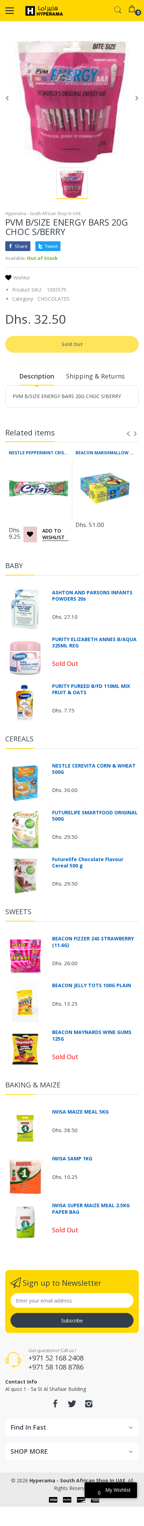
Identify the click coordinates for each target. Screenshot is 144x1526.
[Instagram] (89, 1406)
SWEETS (18, 911)
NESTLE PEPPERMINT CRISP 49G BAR (39, 453)
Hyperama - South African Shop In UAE (43, 214)
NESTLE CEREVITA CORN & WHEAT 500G (94, 769)
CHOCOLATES (53, 298)
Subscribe (72, 1320)
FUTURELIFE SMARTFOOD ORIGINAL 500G (95, 815)
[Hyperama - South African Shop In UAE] (43, 10)
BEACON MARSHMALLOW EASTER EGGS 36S (105, 453)
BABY (14, 565)
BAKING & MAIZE (32, 1085)
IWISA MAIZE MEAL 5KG (80, 1112)
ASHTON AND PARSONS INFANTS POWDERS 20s (92, 595)
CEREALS (19, 738)
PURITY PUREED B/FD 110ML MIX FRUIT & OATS (91, 689)
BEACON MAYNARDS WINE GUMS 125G (91, 1035)
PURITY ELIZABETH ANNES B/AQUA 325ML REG (94, 642)
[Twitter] (72, 1406)
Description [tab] (36, 376)
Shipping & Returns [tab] (95, 376)
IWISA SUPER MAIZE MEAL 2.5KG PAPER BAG (91, 1208)
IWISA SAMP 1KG (72, 1158)
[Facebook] (55, 1406)
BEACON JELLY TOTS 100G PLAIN (91, 985)
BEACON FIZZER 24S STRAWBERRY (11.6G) (93, 942)
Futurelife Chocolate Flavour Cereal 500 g (87, 862)
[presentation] (128, 433)
